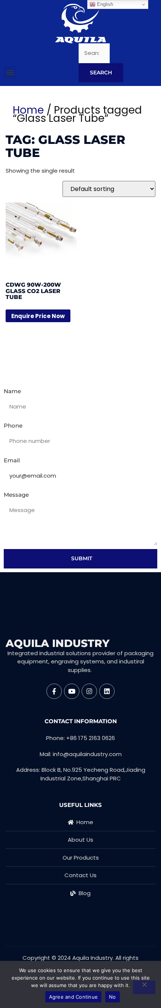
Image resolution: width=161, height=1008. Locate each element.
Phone (13, 425)
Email (12, 460)
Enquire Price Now (38, 316)
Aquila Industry (57, 643)
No (112, 997)
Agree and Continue (73, 997)
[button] (10, 72)
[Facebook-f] (54, 691)
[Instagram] (89, 691)
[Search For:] (94, 53)
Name (12, 391)
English (104, 4)
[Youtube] (71, 691)
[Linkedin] (107, 691)
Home (28, 110)
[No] (144, 987)
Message (16, 494)
